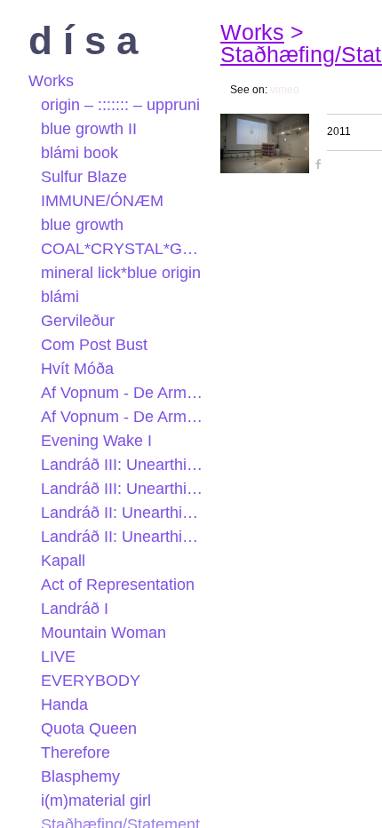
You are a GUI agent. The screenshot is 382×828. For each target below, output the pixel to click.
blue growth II (89, 129)
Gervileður (78, 321)
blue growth (82, 225)
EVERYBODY (90, 680)
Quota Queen (89, 728)
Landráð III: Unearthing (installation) (124, 465)
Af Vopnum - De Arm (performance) (124, 417)
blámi (60, 297)
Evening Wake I (96, 441)
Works (51, 81)
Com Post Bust (94, 345)
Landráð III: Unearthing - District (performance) (124, 489)
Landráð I (74, 608)
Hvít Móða (77, 369)
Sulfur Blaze (84, 177)
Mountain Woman (103, 632)
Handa (64, 704)
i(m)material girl (96, 800)
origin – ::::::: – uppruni (120, 105)
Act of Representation (118, 584)
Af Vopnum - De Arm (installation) (124, 393)
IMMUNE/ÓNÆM (102, 201)
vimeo (284, 90)
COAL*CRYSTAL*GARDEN (124, 249)
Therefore (75, 752)
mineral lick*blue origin (121, 273)
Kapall (63, 560)
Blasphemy (80, 776)
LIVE (58, 656)
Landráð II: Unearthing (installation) (124, 536)
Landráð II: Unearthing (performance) (124, 512)
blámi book (79, 153)
